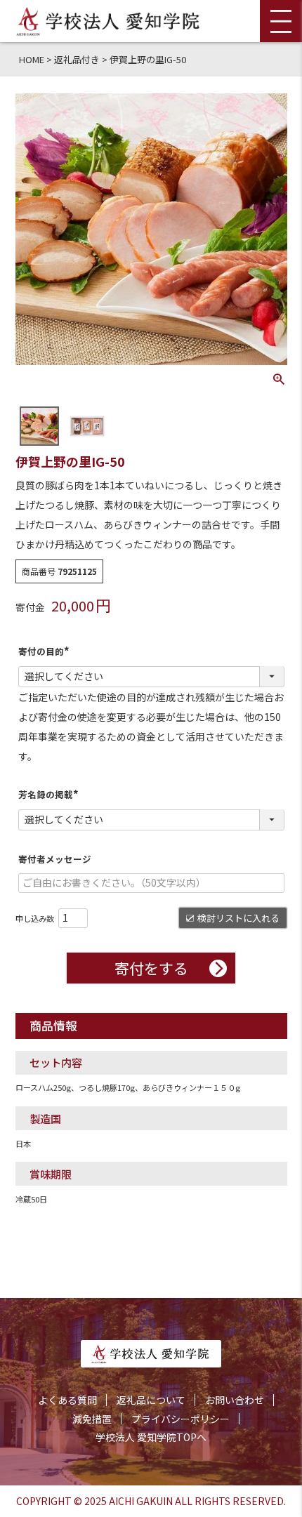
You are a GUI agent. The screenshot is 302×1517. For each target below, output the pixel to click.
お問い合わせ (234, 1400)
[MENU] (281, 21)
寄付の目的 (45, 651)
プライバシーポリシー (180, 1419)
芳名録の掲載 (50, 794)
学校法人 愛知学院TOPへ (151, 1437)
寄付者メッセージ (54, 859)
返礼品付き (77, 59)
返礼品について (151, 1400)
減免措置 (92, 1419)
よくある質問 (67, 1400)
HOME (31, 59)
